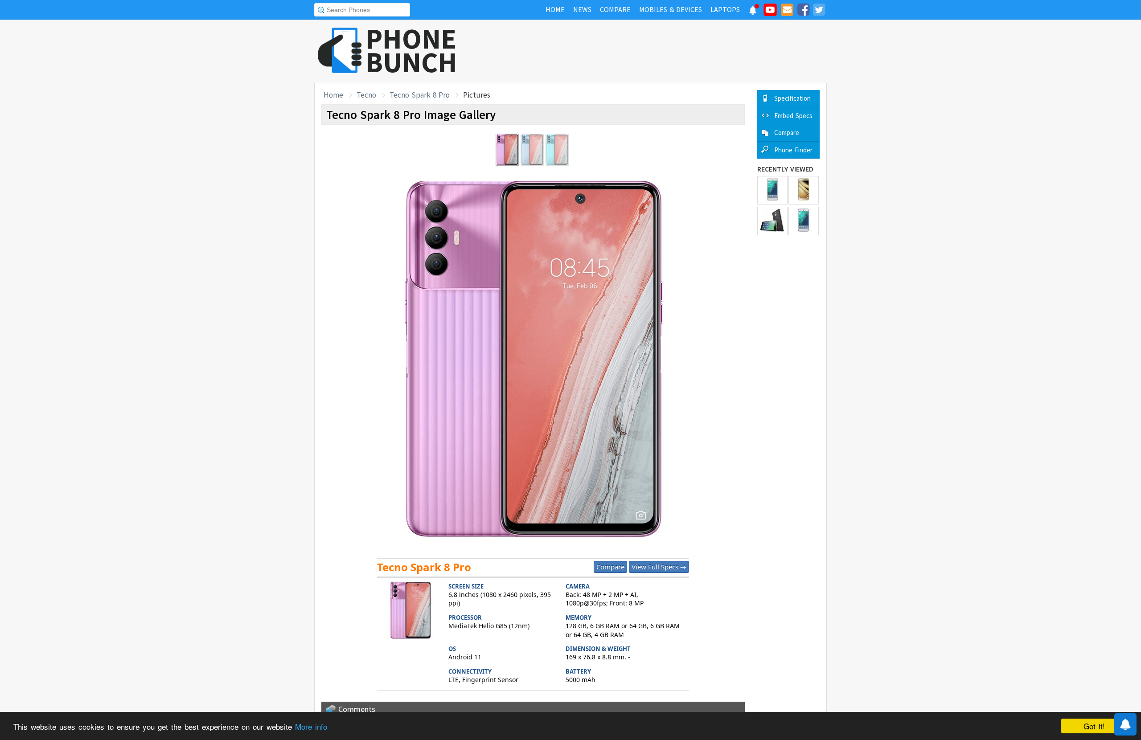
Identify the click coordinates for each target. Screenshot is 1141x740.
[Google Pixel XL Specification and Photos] (803, 221)
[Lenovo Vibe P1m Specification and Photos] (772, 221)
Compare (610, 566)
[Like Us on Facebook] (803, 11)
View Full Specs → (659, 566)
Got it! (1094, 726)
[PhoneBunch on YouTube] (770, 12)
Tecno (366, 95)
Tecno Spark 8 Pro (420, 95)
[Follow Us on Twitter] (818, 11)
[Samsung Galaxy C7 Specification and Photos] (803, 190)
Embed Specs (793, 115)
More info (311, 726)
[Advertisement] (664, 51)
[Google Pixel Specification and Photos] (772, 190)
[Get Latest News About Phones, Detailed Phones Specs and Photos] (339, 51)
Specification (792, 98)
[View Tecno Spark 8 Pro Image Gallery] (410, 611)
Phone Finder (793, 150)
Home (333, 95)
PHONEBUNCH (411, 50)
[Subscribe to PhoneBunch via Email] (787, 11)
